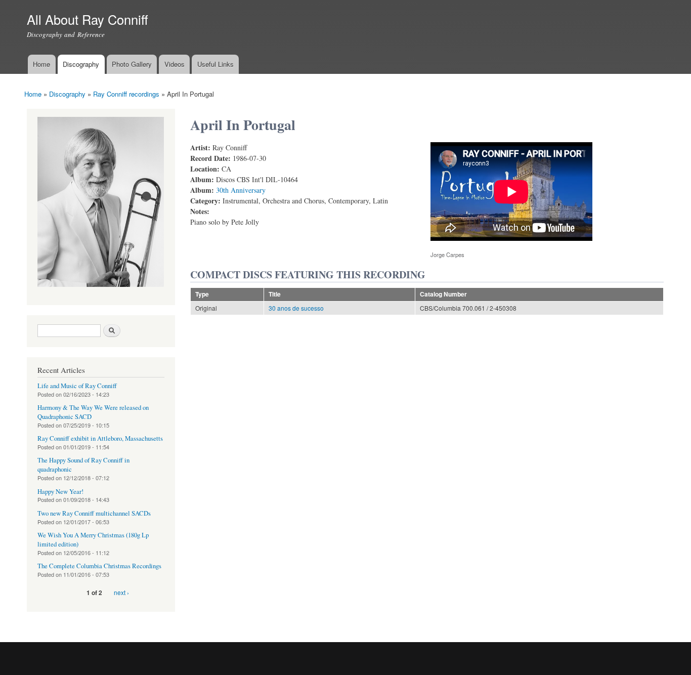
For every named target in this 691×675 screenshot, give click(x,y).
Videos (174, 64)
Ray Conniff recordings (126, 94)
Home (41, 64)
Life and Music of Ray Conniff (77, 386)
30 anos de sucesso (296, 308)
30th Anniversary (241, 190)
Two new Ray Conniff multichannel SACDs (94, 513)
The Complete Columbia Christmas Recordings (99, 566)
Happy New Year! (60, 491)
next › (121, 592)
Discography (81, 64)
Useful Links (215, 64)
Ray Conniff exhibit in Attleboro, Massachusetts (100, 438)
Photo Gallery (132, 64)
